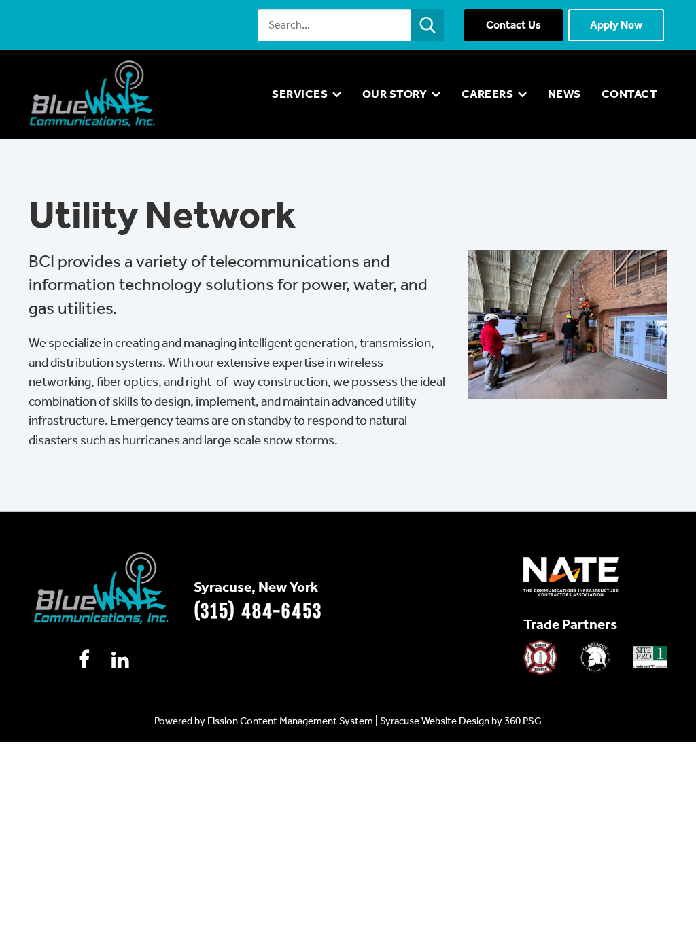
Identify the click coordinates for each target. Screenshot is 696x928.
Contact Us (513, 24)
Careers (488, 94)
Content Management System (306, 721)
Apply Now (616, 24)
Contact (630, 94)
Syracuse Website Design (434, 721)
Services (300, 94)
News (564, 94)
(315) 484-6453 (258, 611)
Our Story (395, 94)
